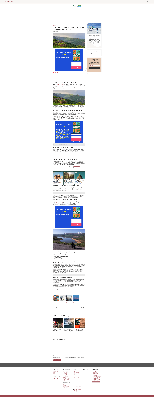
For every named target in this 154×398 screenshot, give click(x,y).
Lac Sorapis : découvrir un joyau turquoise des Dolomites (77, 390)
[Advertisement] (77, 14)
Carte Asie (64, 375)
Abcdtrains (64, 385)
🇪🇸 (57, 72)
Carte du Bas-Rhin (95, 388)
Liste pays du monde (66, 378)
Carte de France (62, 21)
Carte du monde (65, 371)
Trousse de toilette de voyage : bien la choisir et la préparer (79, 330)
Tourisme (54, 25)
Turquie (74, 251)
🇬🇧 (55, 72)
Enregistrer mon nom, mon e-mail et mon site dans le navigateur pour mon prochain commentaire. (68, 357)
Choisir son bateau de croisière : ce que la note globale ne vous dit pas (68, 330)
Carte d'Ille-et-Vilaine (95, 389)
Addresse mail (91, 65)
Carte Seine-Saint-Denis (96, 377)
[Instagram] (147, 1)
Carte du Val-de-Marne (96, 381)
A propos (54, 372)
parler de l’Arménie (60, 84)
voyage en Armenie (76, 166)
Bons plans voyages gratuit (94, 21)
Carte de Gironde (95, 378)
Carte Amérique (65, 376)
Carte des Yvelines (95, 380)
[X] (150, 1)
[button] (101, 21)
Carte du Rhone (94, 375)
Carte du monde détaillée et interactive (79, 21)
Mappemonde (55, 21)
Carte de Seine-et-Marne (96, 383)
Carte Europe (68, 21)
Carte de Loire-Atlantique (96, 379)
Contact (54, 373)
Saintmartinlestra (65, 387)
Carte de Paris (94, 372)
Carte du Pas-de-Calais (96, 382)
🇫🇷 (53, 72)
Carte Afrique (65, 374)
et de (59, 202)
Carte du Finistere (95, 390)
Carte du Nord (94, 371)
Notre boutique (55, 375)
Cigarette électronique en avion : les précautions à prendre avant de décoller (77, 387)
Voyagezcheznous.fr (66, 384)
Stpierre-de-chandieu (66, 386)
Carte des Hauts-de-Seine (96, 376)
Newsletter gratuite (55, 371)
